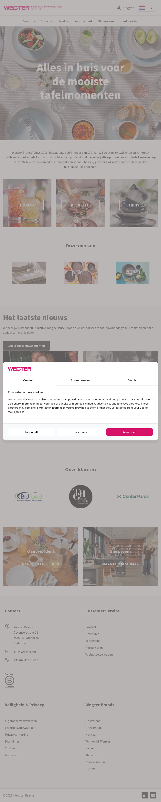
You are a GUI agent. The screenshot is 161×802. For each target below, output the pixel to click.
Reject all (31, 432)
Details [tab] (132, 380)
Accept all (129, 432)
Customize (80, 432)
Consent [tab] (29, 380)
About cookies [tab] (80, 380)
